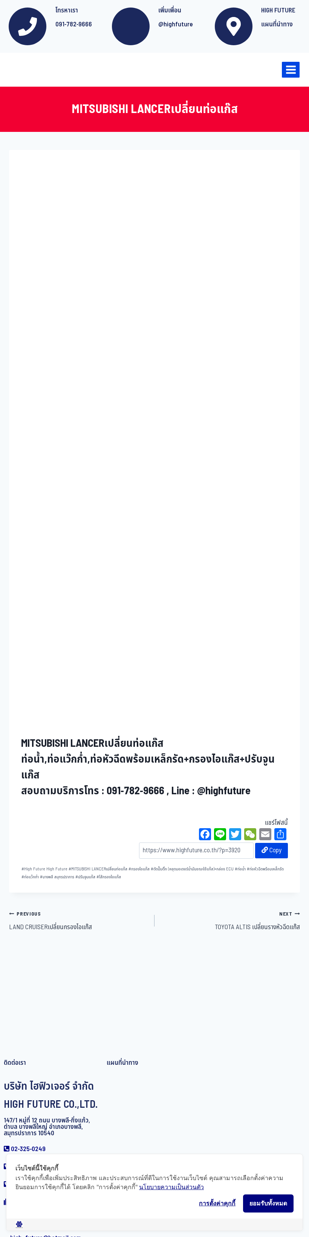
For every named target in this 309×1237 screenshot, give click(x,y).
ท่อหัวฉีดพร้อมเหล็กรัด (265, 869)
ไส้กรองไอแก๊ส (108, 877)
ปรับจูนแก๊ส (85, 877)
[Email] (265, 835)
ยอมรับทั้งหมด (268, 1203)
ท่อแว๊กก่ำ (30, 877)
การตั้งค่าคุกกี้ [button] (217, 1203)
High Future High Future (44, 869)
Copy (274, 850)
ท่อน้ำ (240, 869)
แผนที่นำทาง (277, 24)
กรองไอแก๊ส (139, 869)
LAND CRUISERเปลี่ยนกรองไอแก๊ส (50, 921)
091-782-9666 (73, 24)
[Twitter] (235, 835)
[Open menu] (290, 69)
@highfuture (175, 24)
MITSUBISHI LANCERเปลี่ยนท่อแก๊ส (98, 869)
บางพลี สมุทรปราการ (57, 877)
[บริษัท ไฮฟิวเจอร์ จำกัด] (22, 70)
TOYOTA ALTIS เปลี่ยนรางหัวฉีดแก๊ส (257, 921)
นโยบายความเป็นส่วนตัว (171, 1187)
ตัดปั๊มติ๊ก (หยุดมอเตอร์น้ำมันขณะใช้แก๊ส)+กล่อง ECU (192, 869)
